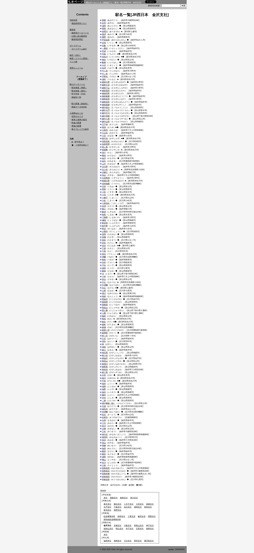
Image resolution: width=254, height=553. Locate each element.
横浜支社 (117, 504)
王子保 (105, 124)
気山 (104, 175)
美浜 (104, 440)
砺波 (104, 271)
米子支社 (129, 528)
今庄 (104, 65)
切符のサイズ (77, 116)
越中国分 (106, 107)
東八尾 (105, 372)
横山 (104, 460)
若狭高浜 (106, 471)
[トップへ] (75, 2)
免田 (104, 448)
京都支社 (117, 525)
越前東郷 (106, 96)
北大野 (105, 167)
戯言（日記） (75, 55)
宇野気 (105, 76)
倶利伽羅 (106, 184)
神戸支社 (150, 525)
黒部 (104, 189)
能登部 (105, 333)
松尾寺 (105, 417)
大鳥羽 (105, 130)
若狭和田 (106, 477)
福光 (104, 392)
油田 (104, 26)
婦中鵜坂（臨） (108, 403)
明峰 (104, 445)
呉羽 (104, 186)
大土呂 (105, 133)
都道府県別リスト (79, 23)
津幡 (104, 257)
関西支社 (152, 516)
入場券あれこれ (76, 113)
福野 (104, 389)
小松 (104, 200)
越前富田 (106, 99)
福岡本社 (107, 541)
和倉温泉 (106, 479)
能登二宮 (106, 330)
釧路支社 (124, 498)
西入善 (105, 310)
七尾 (104, 290)
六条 (104, 465)
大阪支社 (128, 525)
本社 (105, 498)
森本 (104, 454)
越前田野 (106, 93)
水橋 (104, 429)
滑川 (104, 293)
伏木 (104, 398)
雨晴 (104, 28)
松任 (104, 414)
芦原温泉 (106, 40)
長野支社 (117, 510)
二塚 (104, 400)
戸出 (104, 265)
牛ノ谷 (105, 74)
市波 (104, 51)
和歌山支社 (139, 525)
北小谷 (105, 169)
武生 (104, 243)
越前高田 (106, 91)
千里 (104, 248)
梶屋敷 (105, 150)
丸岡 (104, 420)
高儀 (104, 237)
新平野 (105, 226)
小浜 (104, 136)
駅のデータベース (77, 84)
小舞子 (105, 198)
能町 (104, 324)
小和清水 (106, 203)
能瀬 (104, 327)
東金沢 (105, 358)
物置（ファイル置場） (79, 58)
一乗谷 (105, 48)
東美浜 (105, 369)
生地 (104, 43)
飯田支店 (142, 516)
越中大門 (106, 110)
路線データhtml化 (79, 107)
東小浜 (105, 355)
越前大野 (106, 82)
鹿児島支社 (149, 541)
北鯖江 (105, 172)
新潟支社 (107, 510)
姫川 (104, 378)
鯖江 (104, 209)
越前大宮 (106, 85)
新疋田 (105, 223)
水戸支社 (107, 507)
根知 (104, 319)
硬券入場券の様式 (79, 120)
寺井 (104, 262)
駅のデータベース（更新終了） (99, 2)
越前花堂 (106, 102)
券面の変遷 (76, 126)
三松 (104, 431)
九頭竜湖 (106, 178)
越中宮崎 (106, 116)
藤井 (104, 395)
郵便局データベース (80, 33)
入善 (104, 313)
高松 (104, 240)
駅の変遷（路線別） (80, 104)
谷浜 (104, 245)
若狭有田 (106, 468)
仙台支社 (128, 507)
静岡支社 (121, 516)
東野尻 (105, 367)
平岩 (104, 381)
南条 (104, 296)
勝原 (104, 155)
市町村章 (73, 20)
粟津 (104, 34)
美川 (104, 426)
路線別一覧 (76, 97)
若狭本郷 (106, 474)
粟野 (104, 37)
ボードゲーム (75, 46)
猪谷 (104, 60)
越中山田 (106, 121)
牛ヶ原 (105, 71)
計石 (104, 338)
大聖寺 (105, 231)
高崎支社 (150, 504)
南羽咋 (105, 437)
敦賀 (104, 260)
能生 (104, 322)
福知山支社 (108, 528)
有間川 (105, 31)
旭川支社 (134, 498)
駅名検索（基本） (79, 91)
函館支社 (114, 498)
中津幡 (105, 285)
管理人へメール (76, 68)
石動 (104, 45)
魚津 (104, 68)
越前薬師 (106, 105)
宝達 (104, 406)
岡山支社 (119, 528)
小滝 (104, 195)
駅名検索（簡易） (79, 88)
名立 (104, 288)
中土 (104, 282)
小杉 (104, 192)
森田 (104, 451)
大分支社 (128, 541)
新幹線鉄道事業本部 (112, 519)
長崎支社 (117, 541)
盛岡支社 (138, 507)
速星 (104, 347)
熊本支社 (138, 541)
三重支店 (131, 516)
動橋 (104, 62)
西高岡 (105, 302)
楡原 (104, 316)
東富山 (105, 361)
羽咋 (104, 341)
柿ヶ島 (105, 147)
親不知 (105, 138)
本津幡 (105, 412)
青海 (104, 127)
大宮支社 (140, 504)
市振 (104, 54)
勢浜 (104, 229)
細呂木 (105, 409)
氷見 (104, 375)
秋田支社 (148, 507)
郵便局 (72, 30)
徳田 (104, 268)
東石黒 (105, 353)
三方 (104, 423)
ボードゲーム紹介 (79, 49)
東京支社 (107, 504)
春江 (104, 350)
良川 (104, 462)
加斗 (104, 152)
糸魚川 (105, 57)
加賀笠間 (106, 144)
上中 (104, 164)
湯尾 (104, 457)
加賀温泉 (106, 141)
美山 (104, 443)
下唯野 (105, 217)
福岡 (104, 386)
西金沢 (105, 299)
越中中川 (106, 113)
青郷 (104, 20)
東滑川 (105, 364)
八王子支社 (128, 504)
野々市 (105, 336)
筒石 (104, 254)
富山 (104, 279)
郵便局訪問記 (77, 39)
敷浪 (104, 212)
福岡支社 (150, 528)
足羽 (104, 23)
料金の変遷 (76, 123)
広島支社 (140, 528)
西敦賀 (105, 305)
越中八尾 (106, 119)
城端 (104, 220)
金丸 (104, 161)
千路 (104, 251)
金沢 (104, 158)
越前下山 (106, 88)
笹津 (104, 206)
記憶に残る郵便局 (79, 36)
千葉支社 (117, 507)
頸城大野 (106, 181)
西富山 (105, 308)
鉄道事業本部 (109, 516)
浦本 (104, 79)
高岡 (104, 234)
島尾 (104, 214)
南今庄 (105, 434)
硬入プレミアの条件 (80, 129)
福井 (104, 384)
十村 (104, 276)
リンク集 (73, 62)
